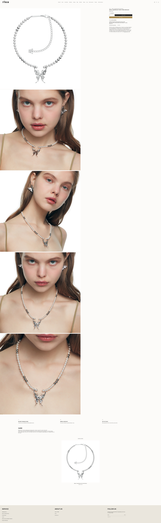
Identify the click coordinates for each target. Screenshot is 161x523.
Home (110, 8)
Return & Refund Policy (5, 513)
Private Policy (4, 515)
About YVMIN (57, 511)
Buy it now (120, 17)
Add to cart (123, 15)
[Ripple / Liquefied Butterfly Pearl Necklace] (80, 461)
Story (56, 513)
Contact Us (56, 515)
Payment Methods (5, 520)
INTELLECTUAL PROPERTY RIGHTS (7, 518)
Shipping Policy (126, 31)
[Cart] (158, 2)
